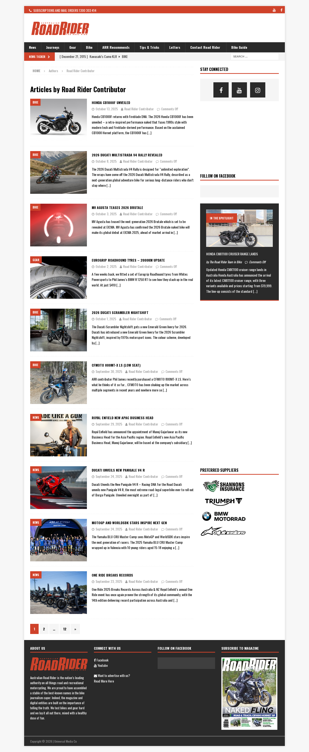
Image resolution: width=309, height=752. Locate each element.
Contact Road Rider (205, 47)
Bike (89, 47)
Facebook (102, 659)
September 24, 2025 (109, 476)
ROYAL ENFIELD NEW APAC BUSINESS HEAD (122, 417)
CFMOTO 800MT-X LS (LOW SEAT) (116, 365)
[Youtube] (239, 89)
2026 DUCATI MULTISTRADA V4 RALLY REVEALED (127, 154)
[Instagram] (257, 89)
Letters (174, 47)
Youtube (102, 665)
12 (64, 628)
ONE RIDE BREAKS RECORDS (112, 575)
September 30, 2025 (109, 371)
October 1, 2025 (106, 318)
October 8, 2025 (106, 161)
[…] (149, 132)
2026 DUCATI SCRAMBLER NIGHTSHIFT (120, 312)
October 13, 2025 (107, 108)
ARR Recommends (116, 47)
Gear (72, 47)
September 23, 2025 (109, 581)
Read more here (104, 680)
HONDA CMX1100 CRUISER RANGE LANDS (232, 253)
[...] (255, 291)
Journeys (52, 47)
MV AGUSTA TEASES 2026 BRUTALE (117, 207)
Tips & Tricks (149, 47)
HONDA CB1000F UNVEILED (111, 102)
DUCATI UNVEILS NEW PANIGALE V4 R (118, 470)
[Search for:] (255, 56)
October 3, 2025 (106, 213)
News (32, 47)
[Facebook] (221, 89)
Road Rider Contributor (139, 108)
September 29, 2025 (109, 423)
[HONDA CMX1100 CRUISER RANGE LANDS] (239, 228)
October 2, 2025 (106, 266)
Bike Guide (239, 47)
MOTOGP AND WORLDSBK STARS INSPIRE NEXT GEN (129, 522)
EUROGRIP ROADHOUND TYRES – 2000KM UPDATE (128, 260)
